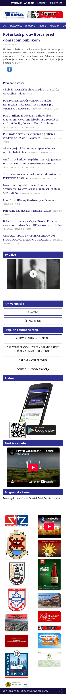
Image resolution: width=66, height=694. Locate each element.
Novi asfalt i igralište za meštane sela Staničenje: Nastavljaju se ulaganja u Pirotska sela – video (31, 189)
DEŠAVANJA (16, 25)
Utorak (18, 498)
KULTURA (54, 25)
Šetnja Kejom (33, 321)
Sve (5, 25)
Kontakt (42, 3)
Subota (48, 498)
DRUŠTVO (30, 25)
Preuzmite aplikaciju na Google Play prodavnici (33, 410)
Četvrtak (33, 498)
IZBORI (42, 25)
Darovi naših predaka (33, 360)
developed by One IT (61, 691)
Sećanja (33, 312)
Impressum (55, 3)
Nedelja (56, 498)
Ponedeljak (9, 498)
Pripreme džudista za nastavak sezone (27, 210)
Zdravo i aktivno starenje (33, 338)
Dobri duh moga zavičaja (33, 369)
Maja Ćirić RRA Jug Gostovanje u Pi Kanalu (29, 200)
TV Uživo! (16, 3)
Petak (41, 498)
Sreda (25, 498)
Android (29, 3)
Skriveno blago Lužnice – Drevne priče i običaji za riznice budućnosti (33, 349)
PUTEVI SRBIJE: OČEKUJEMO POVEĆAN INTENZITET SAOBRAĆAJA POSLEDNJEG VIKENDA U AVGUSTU (28, 104)
